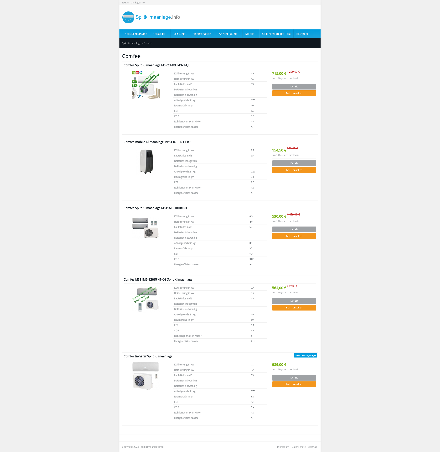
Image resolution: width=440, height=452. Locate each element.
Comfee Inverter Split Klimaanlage (148, 356)
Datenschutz (299, 446)
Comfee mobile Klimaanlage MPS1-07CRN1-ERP (157, 142)
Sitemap (312, 446)
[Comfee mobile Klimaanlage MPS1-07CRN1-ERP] (146, 162)
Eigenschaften (202, 34)
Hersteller (159, 34)
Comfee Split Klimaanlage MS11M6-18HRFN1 (155, 208)
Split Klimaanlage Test (276, 34)
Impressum (283, 446)
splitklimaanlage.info (152, 446)
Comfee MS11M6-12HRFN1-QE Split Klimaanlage (158, 279)
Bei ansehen (294, 93)
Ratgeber (302, 34)
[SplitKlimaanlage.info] (153, 17)
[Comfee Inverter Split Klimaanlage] (146, 376)
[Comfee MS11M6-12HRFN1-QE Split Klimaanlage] (146, 299)
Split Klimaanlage (136, 34)
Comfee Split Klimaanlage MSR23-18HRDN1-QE (157, 65)
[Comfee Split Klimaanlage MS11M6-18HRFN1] (146, 228)
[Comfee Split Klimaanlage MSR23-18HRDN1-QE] (146, 85)
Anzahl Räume (228, 34)
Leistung (179, 34)
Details (294, 86)
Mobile (250, 34)
